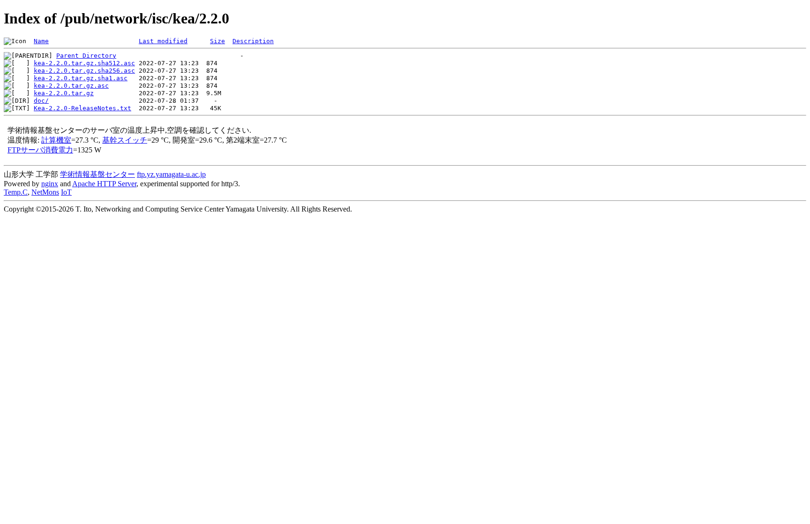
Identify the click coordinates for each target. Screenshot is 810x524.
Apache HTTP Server (104, 184)
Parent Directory (86, 55)
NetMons (45, 192)
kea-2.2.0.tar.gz (64, 93)
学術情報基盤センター (97, 174)
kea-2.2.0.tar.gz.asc (71, 85)
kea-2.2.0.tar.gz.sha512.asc (84, 63)
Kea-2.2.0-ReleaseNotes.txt (82, 108)
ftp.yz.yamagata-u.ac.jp (171, 174)
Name (41, 41)
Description (253, 41)
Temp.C (16, 192)
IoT (66, 192)
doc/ (41, 100)
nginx (49, 184)
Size (217, 41)
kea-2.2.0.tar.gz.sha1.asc (81, 78)
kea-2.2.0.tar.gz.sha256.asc (84, 70)
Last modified (163, 41)
